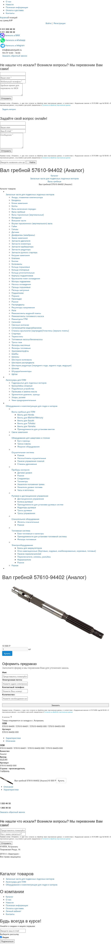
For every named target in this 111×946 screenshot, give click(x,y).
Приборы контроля (20, 469)
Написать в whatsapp (15, 40)
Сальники (16, 321)
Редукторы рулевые (26, 507)
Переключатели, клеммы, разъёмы (34, 556)
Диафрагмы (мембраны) (23, 234)
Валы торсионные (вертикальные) (28, 214)
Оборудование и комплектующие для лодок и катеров (31, 405)
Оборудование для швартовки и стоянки (31, 437)
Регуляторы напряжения (23, 307)
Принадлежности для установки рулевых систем (40, 504)
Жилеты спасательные (28, 521)
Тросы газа (17, 342)
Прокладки (17, 298)
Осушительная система (23, 452)
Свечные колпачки (20, 324)
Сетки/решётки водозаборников (26, 327)
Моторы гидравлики (21, 281)
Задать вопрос (9, 109)
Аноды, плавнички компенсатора (27, 197)
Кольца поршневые (21, 266)
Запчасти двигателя (21, 240)
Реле (14, 310)
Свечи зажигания (20, 432)
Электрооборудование (22, 545)
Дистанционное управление (30, 498)
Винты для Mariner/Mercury (30, 417)
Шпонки (15, 368)
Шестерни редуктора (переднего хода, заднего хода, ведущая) (42, 365)
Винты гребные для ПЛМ (23, 411)
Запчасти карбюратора (22, 246)
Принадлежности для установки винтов (35, 429)
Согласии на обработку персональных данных (56, 105)
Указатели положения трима (30, 484)
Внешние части (19, 220)
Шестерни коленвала (22, 359)
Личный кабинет (13, 911)
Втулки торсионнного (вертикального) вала (32, 223)
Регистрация (59, 23)
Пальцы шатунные (20, 290)
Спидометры (23, 478)
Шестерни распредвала (23, 362)
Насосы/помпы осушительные (31, 458)
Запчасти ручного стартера (24, 252)
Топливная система (21, 530)
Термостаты (17, 336)
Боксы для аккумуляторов (29, 547)
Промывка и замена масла (24, 391)
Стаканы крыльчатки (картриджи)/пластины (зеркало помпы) (40, 330)
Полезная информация (17, 7)
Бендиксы (16, 200)
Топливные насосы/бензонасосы (27, 339)
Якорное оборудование (28, 446)
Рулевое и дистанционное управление (30, 495)
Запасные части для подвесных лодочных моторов (30, 194)
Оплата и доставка (15, 10)
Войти (48, 23)
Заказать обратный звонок (14, 55)
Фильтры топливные (21, 347)
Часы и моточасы (25, 490)
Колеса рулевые (25, 501)
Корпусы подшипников (22, 275)
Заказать (55, 705)
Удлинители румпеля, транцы (26, 394)
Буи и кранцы (23, 440)
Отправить (6, 98)
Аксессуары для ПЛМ (16, 379)
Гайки (14, 226)
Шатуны (15, 356)
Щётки (14, 374)
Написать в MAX (12, 35)
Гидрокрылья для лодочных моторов (29, 382)
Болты (14, 205)
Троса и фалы (24, 443)
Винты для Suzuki (25, 420)
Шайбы (15, 353)
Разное (15, 301)
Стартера (16, 333)
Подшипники (18, 292)
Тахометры (22, 481)
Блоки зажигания (20, 203)
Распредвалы (18, 304)
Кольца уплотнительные (23, 272)
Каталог (9, 896)
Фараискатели (24, 559)
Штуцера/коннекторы (22, 371)
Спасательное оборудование (25, 518)
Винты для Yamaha (26, 426)
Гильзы (15, 229)
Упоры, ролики (18, 397)
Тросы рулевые (24, 510)
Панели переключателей (29, 553)
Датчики (15, 232)
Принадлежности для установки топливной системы (42, 536)
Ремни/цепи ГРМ (20, 319)
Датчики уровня (24, 472)
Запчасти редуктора (21, 249)
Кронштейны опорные (22, 385)
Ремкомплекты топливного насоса (28, 316)
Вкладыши (16, 217)
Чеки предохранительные (24, 400)
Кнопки (15, 261)
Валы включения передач (24, 208)
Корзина (4, 17)
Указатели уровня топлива (29, 487)
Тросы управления (26, 513)
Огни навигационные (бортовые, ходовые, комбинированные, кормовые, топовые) (56, 550)
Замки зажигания (20, 237)
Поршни (15, 295)
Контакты (10, 13)
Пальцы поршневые (21, 287)
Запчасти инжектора (21, 243)
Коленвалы (17, 263)
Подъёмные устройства (23, 388)
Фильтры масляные (21, 345)
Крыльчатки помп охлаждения (26, 278)
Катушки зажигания (21, 255)
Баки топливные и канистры (30, 533)
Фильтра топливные (26, 539)
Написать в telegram (15, 45)
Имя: (4, 672)
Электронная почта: (12, 679)
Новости (10, 4)
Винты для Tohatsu (26, 423)
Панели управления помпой (30, 461)
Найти (32, 162)
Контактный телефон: (13, 687)
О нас (8, 1)
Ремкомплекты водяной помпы (26, 313)
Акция (5, 937)
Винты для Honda (25, 414)
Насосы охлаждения (21, 284)
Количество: (8, 694)
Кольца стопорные (20, 269)
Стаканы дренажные (27, 463)
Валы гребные (18, 211)
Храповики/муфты (20, 350)
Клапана (16, 258)
